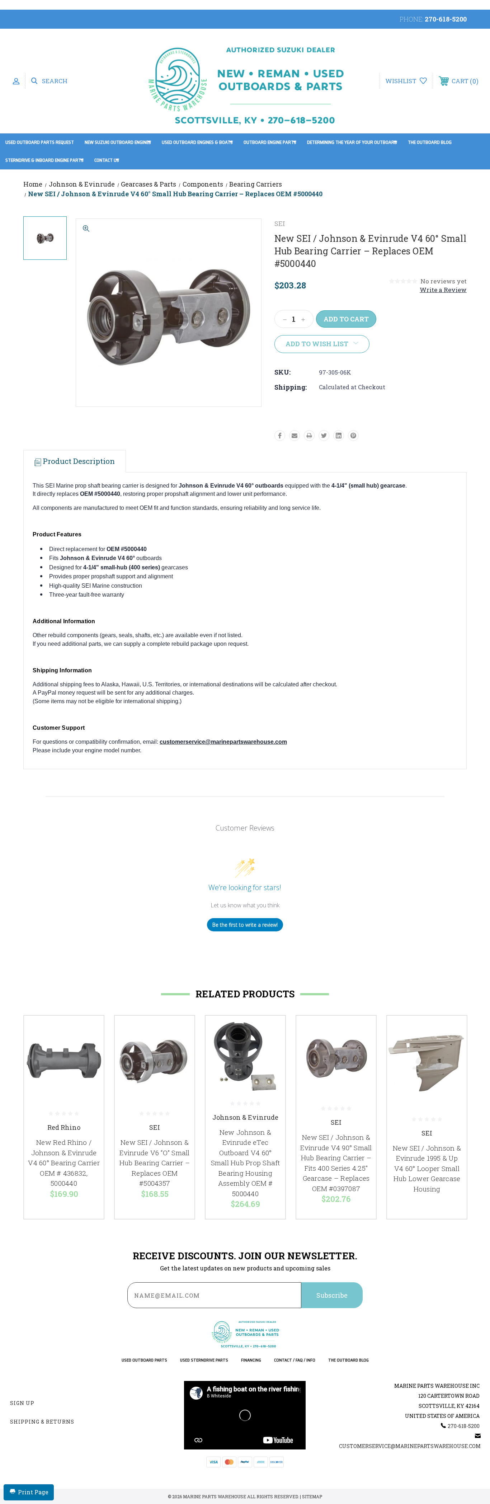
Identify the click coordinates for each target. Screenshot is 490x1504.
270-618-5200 (446, 19)
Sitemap (312, 1496)
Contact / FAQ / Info (294, 1360)
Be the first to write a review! (245, 924)
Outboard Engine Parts (270, 142)
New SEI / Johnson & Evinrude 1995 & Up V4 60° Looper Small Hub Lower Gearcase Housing (427, 1168)
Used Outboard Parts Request (39, 142)
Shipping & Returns (42, 1421)
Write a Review (443, 290)
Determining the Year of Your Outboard (352, 142)
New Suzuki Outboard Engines (118, 142)
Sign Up (22, 1403)
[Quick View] (89, 1030)
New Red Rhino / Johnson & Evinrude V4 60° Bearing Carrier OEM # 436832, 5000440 (64, 1163)
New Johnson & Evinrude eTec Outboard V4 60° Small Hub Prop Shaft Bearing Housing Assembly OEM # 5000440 (245, 1163)
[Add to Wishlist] (89, 1048)
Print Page (33, 1492)
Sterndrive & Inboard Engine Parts (44, 160)
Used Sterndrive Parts (204, 1360)
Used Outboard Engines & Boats (197, 142)
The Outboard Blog (430, 142)
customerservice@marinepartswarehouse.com (223, 742)
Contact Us (106, 160)
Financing (251, 1360)
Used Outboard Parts (144, 1360)
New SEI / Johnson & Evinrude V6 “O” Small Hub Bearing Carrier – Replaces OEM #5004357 (154, 1163)
